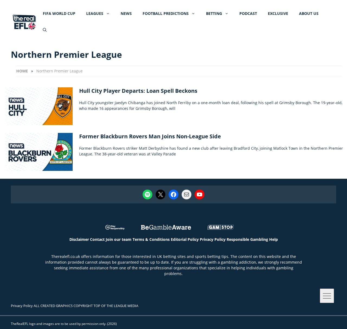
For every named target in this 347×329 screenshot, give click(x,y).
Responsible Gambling (247, 239)
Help (273, 239)
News (126, 13)
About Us (309, 13)
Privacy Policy (213, 239)
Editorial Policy (185, 239)
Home (22, 71)
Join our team (118, 239)
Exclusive (278, 13)
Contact (97, 239)
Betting (214, 13)
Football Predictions (166, 13)
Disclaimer (79, 239)
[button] (44, 30)
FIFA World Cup (59, 13)
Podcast (248, 13)
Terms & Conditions (151, 239)
